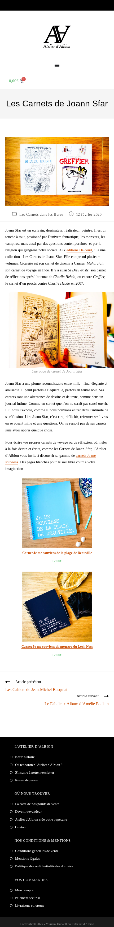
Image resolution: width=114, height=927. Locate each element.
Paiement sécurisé (28, 898)
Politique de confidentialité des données (44, 866)
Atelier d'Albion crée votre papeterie (41, 819)
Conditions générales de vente (37, 851)
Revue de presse (26, 780)
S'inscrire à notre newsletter (34, 772)
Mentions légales (27, 858)
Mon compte (24, 890)
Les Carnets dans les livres (41, 215)
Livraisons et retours (29, 905)
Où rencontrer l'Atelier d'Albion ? (39, 765)
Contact (21, 827)
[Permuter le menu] (57, 65)
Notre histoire (25, 757)
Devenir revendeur (28, 811)
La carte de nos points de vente (37, 804)
